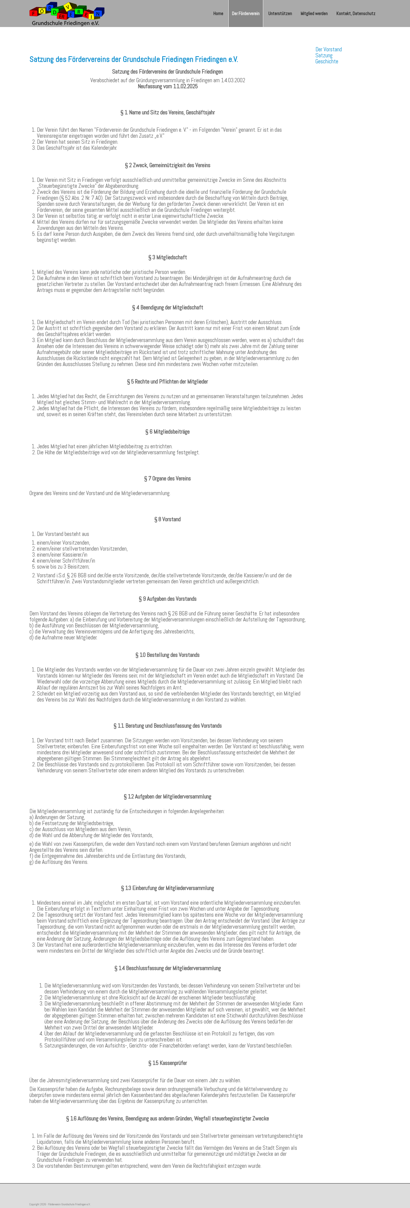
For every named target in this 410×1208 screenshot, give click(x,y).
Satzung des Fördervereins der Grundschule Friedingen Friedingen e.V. (133, 59)
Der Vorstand (328, 50)
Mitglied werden (314, 13)
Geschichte (326, 62)
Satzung (324, 56)
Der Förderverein (246, 13)
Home (218, 13)
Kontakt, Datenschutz (355, 13)
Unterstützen (280, 13)
